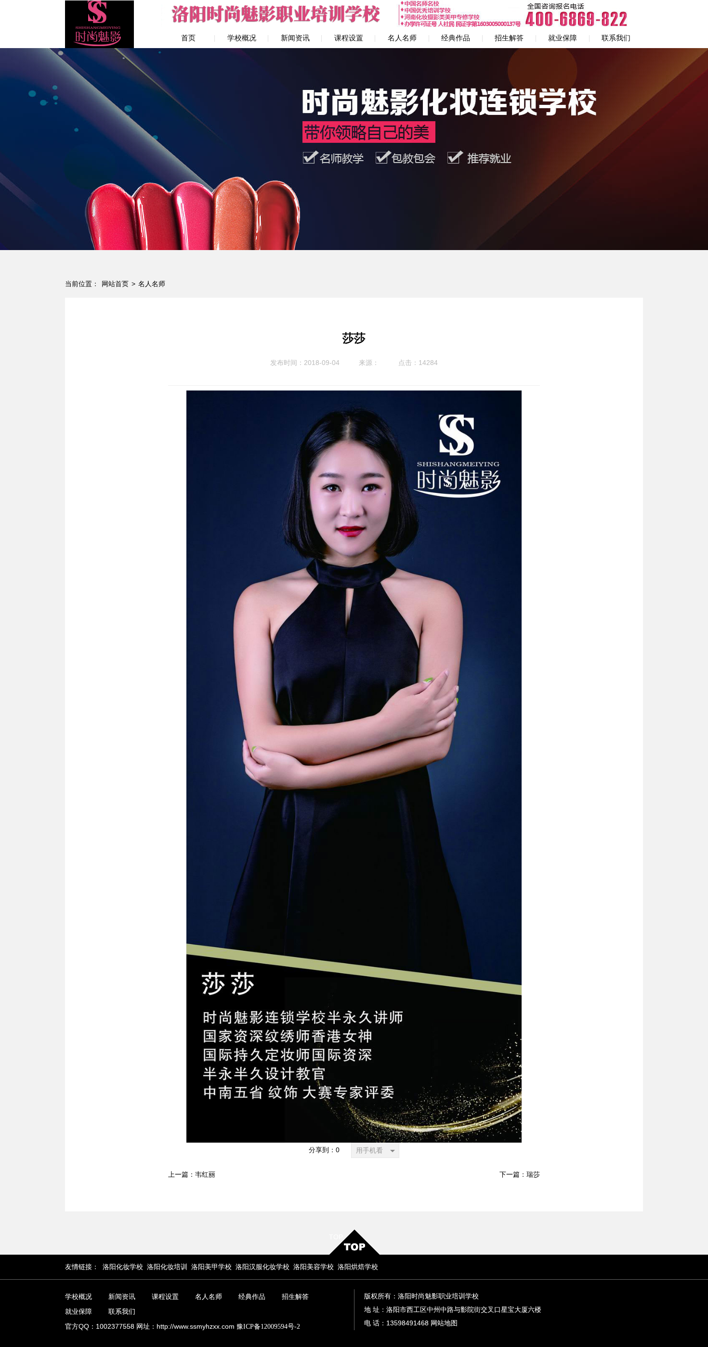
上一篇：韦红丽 (191, 1174)
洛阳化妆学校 (123, 1267)
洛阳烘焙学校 (358, 1267)
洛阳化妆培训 (167, 1267)
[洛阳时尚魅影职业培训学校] (99, 24)
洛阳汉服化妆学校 (262, 1267)
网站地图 (444, 1323)
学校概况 (78, 1296)
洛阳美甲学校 (211, 1267)
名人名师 (151, 284)
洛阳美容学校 (313, 1267)
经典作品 (251, 1296)
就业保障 (78, 1311)
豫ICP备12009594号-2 (268, 1326)
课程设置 (165, 1296)
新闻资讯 (121, 1296)
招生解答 (295, 1296)
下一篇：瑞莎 (519, 1174)
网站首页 (115, 284)
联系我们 (121, 1311)
